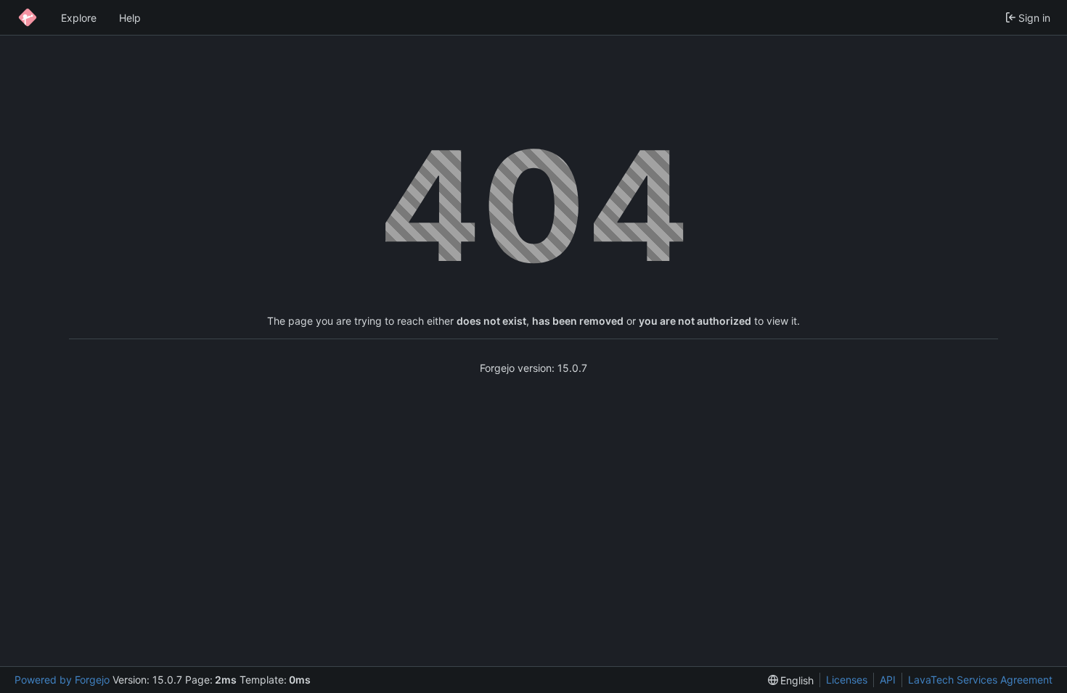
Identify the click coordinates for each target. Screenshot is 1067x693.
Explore (79, 18)
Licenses (846, 679)
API (888, 679)
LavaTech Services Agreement (980, 679)
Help (130, 18)
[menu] (791, 680)
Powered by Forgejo (62, 679)
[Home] (27, 17)
